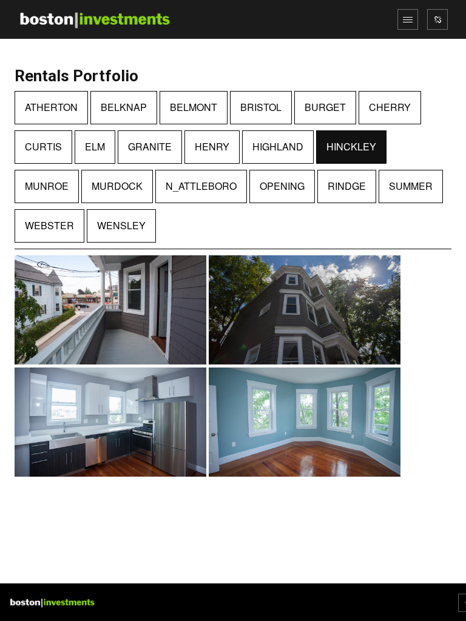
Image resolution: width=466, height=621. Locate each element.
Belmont (193, 107)
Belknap (124, 107)
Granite (150, 146)
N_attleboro (201, 186)
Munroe (47, 186)
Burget (325, 107)
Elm (95, 146)
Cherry (390, 107)
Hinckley (351, 146)
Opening (282, 186)
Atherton (51, 107)
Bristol (261, 107)
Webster (49, 225)
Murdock (117, 186)
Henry (212, 146)
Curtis (43, 146)
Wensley (121, 225)
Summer (411, 186)
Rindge (347, 186)
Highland (277, 146)
